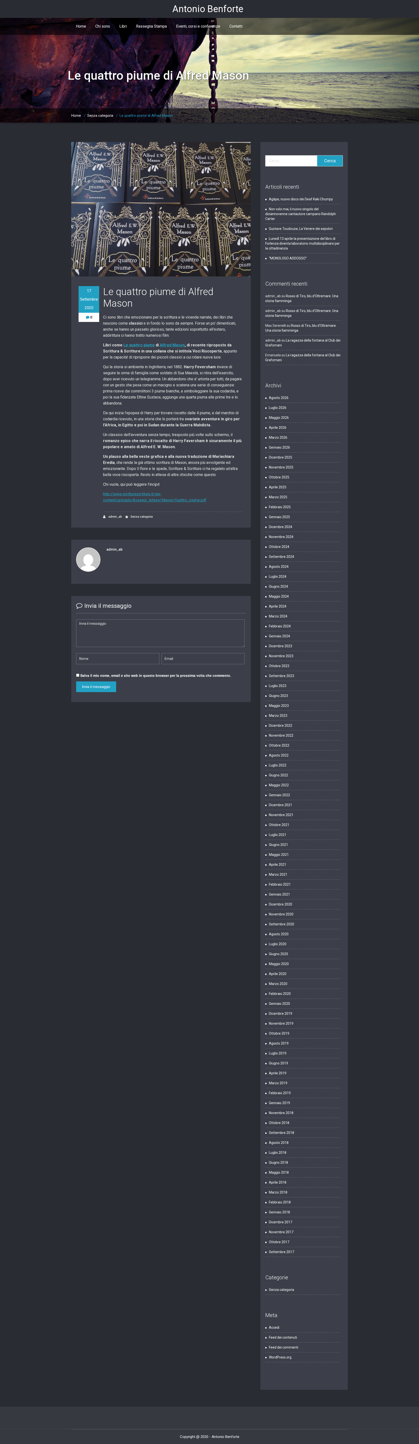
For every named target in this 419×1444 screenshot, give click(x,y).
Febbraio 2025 (280, 507)
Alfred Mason (172, 345)
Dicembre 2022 (280, 725)
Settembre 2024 (281, 557)
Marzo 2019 (278, 1083)
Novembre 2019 (281, 1023)
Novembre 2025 (281, 467)
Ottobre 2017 (279, 1242)
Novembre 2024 (281, 537)
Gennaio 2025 (279, 517)
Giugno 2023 (278, 696)
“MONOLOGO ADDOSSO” (288, 258)
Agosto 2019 (279, 1043)
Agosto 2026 (279, 398)
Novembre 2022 (281, 735)
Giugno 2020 (278, 954)
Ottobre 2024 (279, 547)
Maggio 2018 (279, 1172)
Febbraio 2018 (280, 1202)
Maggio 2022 (279, 785)
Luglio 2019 (277, 1053)
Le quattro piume (139, 345)
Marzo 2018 (278, 1192)
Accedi (274, 1327)
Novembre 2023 (281, 656)
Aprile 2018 (277, 1182)
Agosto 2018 (279, 1143)
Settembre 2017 (281, 1252)
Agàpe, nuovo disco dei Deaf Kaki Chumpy (301, 199)
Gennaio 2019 (279, 1103)
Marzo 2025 (278, 497)
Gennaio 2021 (279, 894)
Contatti (235, 26)
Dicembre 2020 (280, 904)
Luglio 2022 (277, 765)
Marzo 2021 (278, 874)
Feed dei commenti (283, 1347)
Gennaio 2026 (279, 447)
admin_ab (115, 516)
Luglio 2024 (277, 576)
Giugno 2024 (278, 586)
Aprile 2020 (277, 974)
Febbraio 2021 (280, 884)
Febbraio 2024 (280, 626)
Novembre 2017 (281, 1232)
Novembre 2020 (281, 914)
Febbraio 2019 (280, 1093)
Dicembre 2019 (280, 1013)
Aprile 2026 (277, 427)
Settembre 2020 (281, 924)
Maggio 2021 (279, 855)
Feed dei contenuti (283, 1337)
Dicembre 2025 (280, 457)
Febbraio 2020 (280, 994)
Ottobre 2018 (279, 1123)
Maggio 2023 (279, 706)
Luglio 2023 (277, 686)
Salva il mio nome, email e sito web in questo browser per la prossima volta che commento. (155, 675)
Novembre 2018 (281, 1113)
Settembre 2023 (281, 676)
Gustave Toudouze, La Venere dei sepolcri (301, 229)
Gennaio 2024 (279, 636)
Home (81, 26)
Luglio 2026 (277, 408)
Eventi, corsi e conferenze (198, 26)
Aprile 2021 (277, 864)
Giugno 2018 (278, 1162)
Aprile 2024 (277, 606)
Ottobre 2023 (279, 666)
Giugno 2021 (278, 845)
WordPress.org (280, 1357)
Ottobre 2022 (279, 745)
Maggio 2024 (279, 596)
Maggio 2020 (279, 964)
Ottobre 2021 (279, 825)
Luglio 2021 (277, 835)
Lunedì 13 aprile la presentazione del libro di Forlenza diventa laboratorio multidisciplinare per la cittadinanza (302, 243)
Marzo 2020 (278, 984)
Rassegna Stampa (151, 26)
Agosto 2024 (279, 567)
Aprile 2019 (277, 1073)
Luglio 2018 (277, 1153)
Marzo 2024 (278, 616)
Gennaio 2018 (279, 1212)
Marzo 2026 (278, 437)
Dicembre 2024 (280, 527)
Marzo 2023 (278, 716)
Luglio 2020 (277, 944)
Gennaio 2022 (279, 795)
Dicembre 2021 (280, 805)
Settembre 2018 (281, 1133)
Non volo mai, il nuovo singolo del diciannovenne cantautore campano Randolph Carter (300, 214)
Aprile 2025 (277, 487)
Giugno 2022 (278, 775)
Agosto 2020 (279, 934)
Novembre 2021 (281, 815)
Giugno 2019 (278, 1063)
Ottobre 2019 (279, 1033)
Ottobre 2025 (279, 477)
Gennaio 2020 (279, 1004)
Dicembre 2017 (280, 1222)
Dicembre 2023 (280, 646)
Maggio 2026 (279, 418)
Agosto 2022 (279, 755)
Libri (123, 26)
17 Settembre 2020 (89, 299)
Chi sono (102, 26)
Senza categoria (100, 115)
